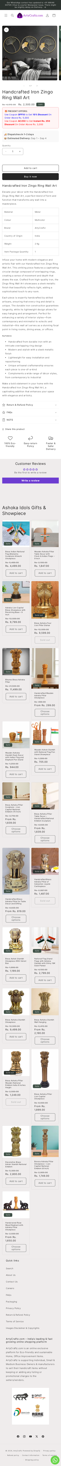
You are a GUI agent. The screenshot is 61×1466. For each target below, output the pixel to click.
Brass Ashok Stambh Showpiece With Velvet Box (15, 961)
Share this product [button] (15, 429)
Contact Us (12, 1281)
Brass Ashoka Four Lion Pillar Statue (42, 624)
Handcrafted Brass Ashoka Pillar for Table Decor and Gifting (15, 901)
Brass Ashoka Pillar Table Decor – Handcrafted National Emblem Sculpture (44, 817)
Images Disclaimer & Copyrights (22, 1328)
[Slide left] (24, 86)
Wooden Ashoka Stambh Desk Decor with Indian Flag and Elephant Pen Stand (14, 756)
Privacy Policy (13, 1308)
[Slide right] (37, 86)
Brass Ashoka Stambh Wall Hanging (44, 1021)
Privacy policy (49, 1451)
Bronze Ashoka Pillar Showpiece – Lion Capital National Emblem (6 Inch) (43, 1164)
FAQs (8, 1295)
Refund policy (13, 1455)
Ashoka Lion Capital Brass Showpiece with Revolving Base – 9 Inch (15, 611)
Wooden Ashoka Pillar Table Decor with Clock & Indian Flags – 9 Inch (44, 555)
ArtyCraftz (17, 1451)
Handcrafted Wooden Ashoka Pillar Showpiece (43, 695)
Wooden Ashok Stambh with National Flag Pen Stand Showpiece (44, 752)
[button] (6, 15)
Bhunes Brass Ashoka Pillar (15, 681)
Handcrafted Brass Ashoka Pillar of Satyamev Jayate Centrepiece (42, 882)
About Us (11, 1275)
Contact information (30, 1455)
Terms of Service (15, 1321)
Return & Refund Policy (18, 1315)
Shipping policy (32, 1460)
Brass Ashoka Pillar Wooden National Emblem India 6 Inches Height (15, 1084)
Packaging (11, 1301)
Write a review (30, 480)
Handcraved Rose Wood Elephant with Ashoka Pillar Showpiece (14, 1226)
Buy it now (30, 176)
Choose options (45, 712)
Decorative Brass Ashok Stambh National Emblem (16, 1164)
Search (9, 1268)
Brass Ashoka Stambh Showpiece (15, 1021)
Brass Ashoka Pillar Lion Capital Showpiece (43, 1096)
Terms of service (49, 1455)
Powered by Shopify (31, 1451)
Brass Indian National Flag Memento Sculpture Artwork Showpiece (15, 555)
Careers (10, 1288)
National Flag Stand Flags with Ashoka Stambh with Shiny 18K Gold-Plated (44, 962)
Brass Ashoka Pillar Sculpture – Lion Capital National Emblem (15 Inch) (14, 808)
